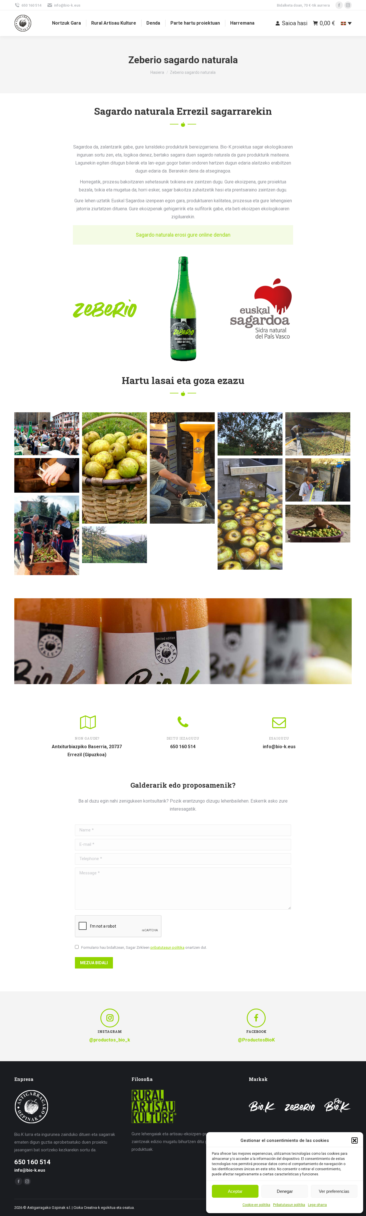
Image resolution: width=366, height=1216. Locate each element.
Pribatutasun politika (289, 1205)
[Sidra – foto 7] (317, 434)
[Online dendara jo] (183, 641)
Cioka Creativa (85, 1207)
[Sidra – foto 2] (114, 468)
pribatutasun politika (167, 947)
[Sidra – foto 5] (250, 434)
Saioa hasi (294, 23)
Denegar (285, 1191)
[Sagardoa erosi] (183, 235)
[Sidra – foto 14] (114, 544)
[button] (354, 1140)
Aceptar (235, 1191)
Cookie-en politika (256, 1205)
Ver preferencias (334, 1191)
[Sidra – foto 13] (317, 523)
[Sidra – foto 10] (317, 480)
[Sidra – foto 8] (46, 475)
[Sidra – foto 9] (250, 514)
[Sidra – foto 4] (182, 468)
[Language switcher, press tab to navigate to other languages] (346, 23)
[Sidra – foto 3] (46, 433)
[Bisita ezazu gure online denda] (183, 641)
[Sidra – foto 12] (46, 535)
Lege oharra (317, 1205)
